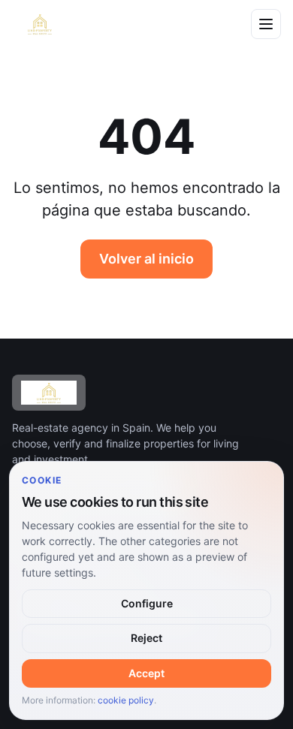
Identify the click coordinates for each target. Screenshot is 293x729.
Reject (146, 637)
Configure (147, 603)
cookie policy (126, 700)
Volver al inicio (146, 259)
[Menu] (266, 24)
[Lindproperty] (122, 24)
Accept (146, 673)
